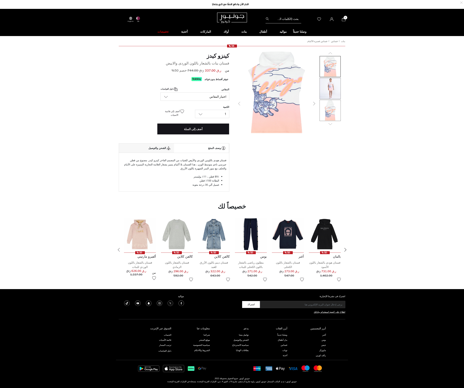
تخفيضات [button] (163, 31)
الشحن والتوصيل (241, 339)
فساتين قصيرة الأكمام (317, 41)
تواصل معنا (243, 334)
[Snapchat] (148, 303)
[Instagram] (159, 303)
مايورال (322, 350)
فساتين (334, 41)
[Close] (461, 2)
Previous (118, 250)
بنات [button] (244, 31)
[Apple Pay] (280, 368)
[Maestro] (305, 368)
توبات (284, 350)
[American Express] (269, 368)
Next (345, 250)
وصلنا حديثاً (282, 334)
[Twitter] (170, 303)
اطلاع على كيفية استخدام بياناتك (329, 312)
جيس (323, 345)
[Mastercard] (318, 368)
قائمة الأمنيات (165, 339)
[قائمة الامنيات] (339, 279)
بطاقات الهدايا (242, 350)
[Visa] (293, 368)
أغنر (324, 334)
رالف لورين (321, 355)
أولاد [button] (226, 31)
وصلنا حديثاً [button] (299, 31)
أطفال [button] (263, 31)
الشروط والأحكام (202, 350)
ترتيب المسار (165, 345)
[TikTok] (127, 303)
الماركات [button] (205, 31)
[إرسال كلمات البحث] (267, 18)
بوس (324, 339)
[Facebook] (181, 303)
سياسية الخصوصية (201, 345)
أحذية (285, 355)
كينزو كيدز (218, 55)
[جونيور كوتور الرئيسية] (232, 18)
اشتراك (251, 304)
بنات (343, 41)
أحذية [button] (184, 31)
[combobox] (283, 18)
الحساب (167, 334)
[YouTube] (137, 303)
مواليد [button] (283, 31)
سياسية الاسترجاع (240, 345)
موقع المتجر (204, 339)
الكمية (226, 107)
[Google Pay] (202, 368)
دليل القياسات (167, 89)
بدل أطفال (282, 339)
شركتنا (207, 334)
